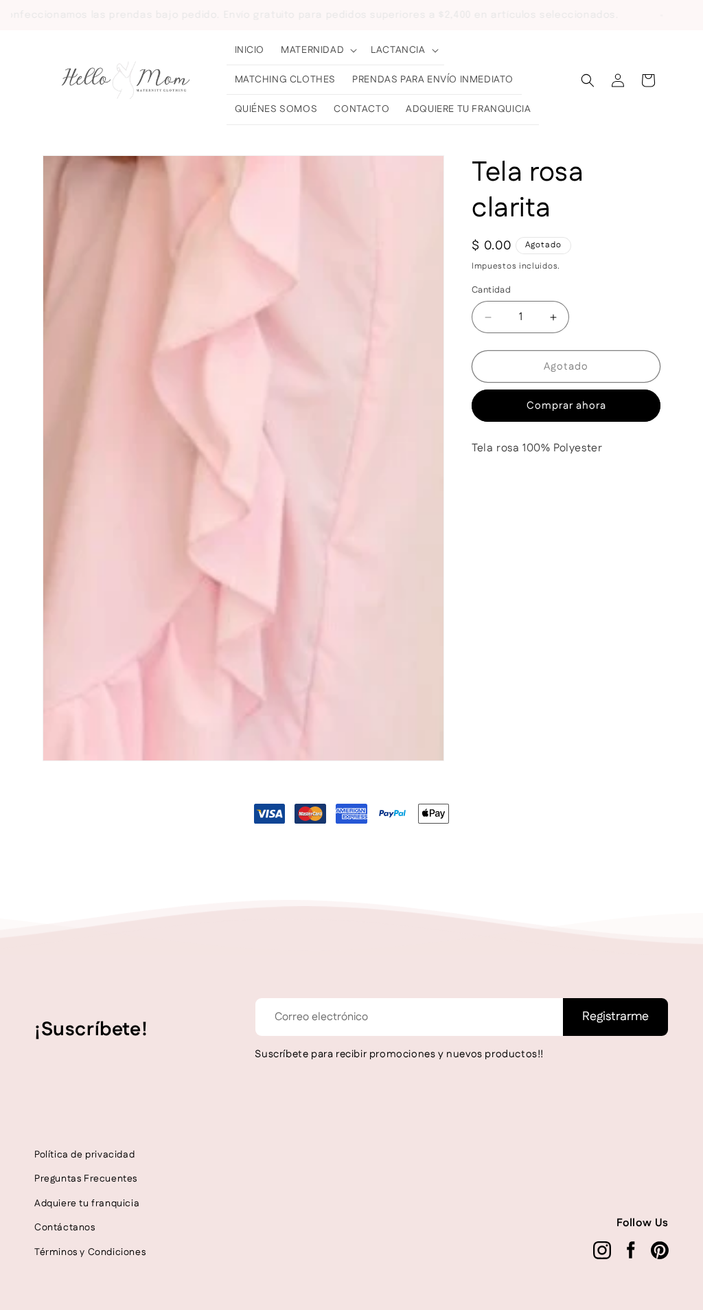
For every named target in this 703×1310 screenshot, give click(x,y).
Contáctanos (64, 1227)
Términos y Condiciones (90, 1252)
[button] (317, 50)
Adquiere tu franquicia (86, 1203)
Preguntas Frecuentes (85, 1179)
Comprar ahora (566, 405)
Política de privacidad (84, 1155)
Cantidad (491, 290)
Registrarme (615, 1017)
